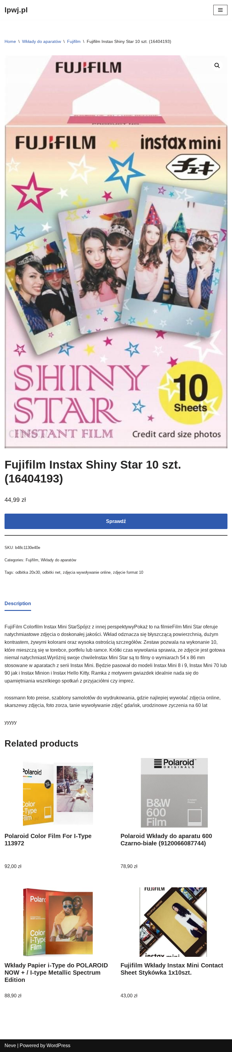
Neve (10, 1045)
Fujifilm (74, 41)
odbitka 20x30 (27, 572)
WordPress (58, 1045)
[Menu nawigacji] (220, 10)
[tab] (18, 604)
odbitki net (51, 572)
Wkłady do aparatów (41, 41)
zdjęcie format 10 (128, 572)
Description (18, 603)
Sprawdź (116, 521)
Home (10, 41)
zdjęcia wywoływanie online (87, 572)
